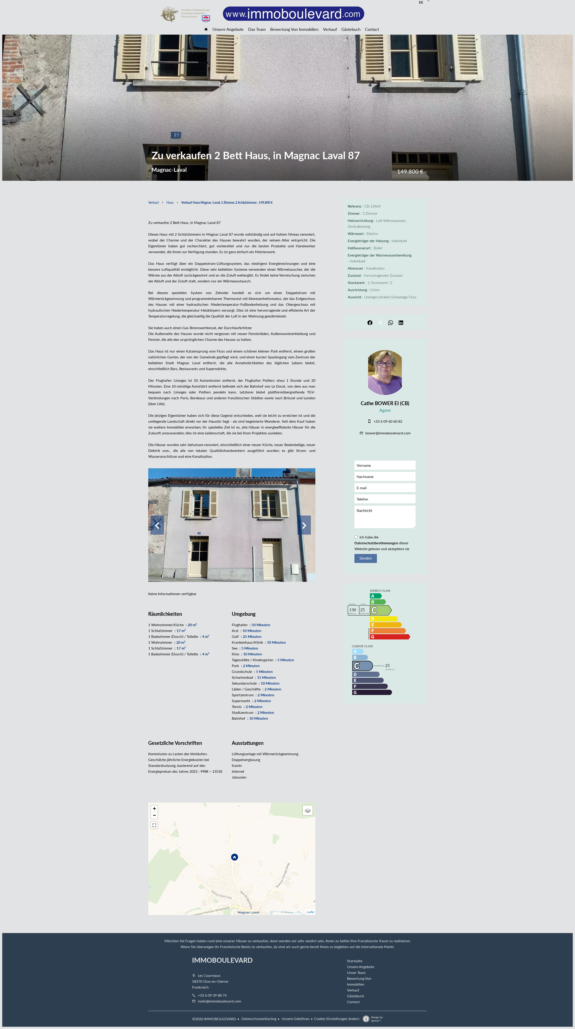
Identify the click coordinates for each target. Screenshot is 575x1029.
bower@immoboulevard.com (388, 432)
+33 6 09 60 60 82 (388, 421)
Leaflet (310, 912)
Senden (365, 558)
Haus (170, 202)
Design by (377, 1018)
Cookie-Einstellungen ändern (336, 1018)
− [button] (154, 815)
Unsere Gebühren (295, 1018)
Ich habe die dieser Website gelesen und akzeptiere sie (381, 542)
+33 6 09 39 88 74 (212, 995)
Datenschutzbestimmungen (376, 542)
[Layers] (308, 810)
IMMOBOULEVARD (222, 960)
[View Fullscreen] (154, 825)
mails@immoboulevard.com (219, 1001)
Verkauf (153, 202)
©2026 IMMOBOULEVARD (214, 1018)
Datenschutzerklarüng (258, 1018)
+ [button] (154, 808)
